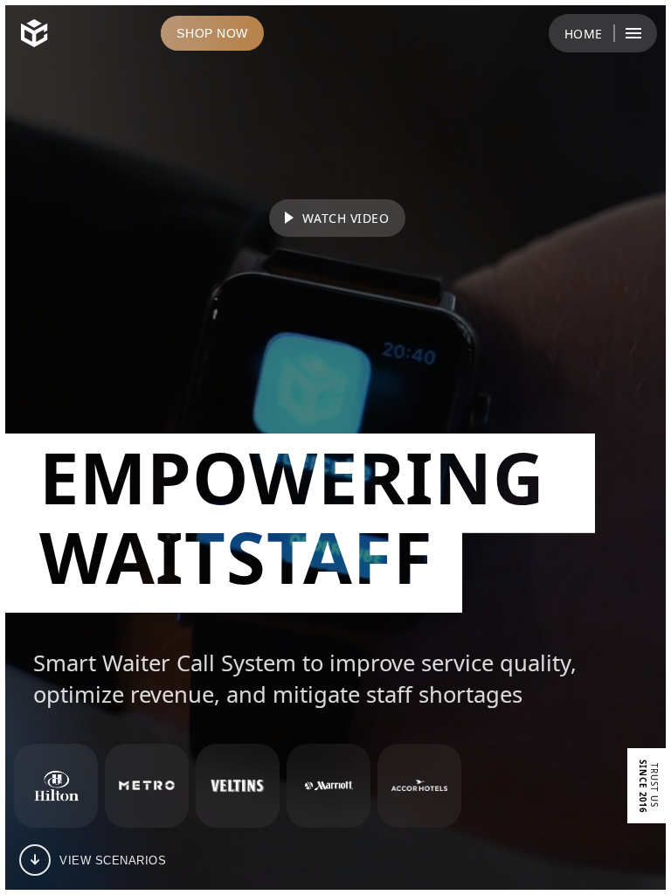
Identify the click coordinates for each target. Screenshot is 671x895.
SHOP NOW (211, 33)
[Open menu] (633, 33)
